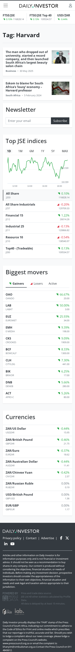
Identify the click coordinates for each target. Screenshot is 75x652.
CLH (8, 360)
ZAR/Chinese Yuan (19, 473)
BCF (8, 349)
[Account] (70, 5)
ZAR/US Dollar (16, 429)
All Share (12, 194)
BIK (8, 371)
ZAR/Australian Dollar (22, 462)
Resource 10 (14, 237)
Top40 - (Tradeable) (19, 248)
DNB (9, 382)
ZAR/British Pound (19, 440)
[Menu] (5, 5)
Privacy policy (12, 538)
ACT (8, 393)
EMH (9, 327)
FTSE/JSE (9, 15)
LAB (8, 305)
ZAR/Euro (12, 451)
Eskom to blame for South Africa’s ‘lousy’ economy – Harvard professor (24, 86)
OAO (9, 294)
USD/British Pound (19, 495)
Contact (31, 538)
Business (11, 71)
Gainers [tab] (18, 284)
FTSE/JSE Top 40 (40, 15)
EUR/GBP (12, 505)
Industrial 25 (15, 226)
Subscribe (60, 121)
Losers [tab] (38, 284)
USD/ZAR (63, 15)
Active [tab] (53, 284)
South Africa (13, 95)
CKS (8, 338)
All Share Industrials (20, 204)
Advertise (47, 538)
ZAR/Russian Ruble (19, 483)
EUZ (8, 317)
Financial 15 (14, 215)
